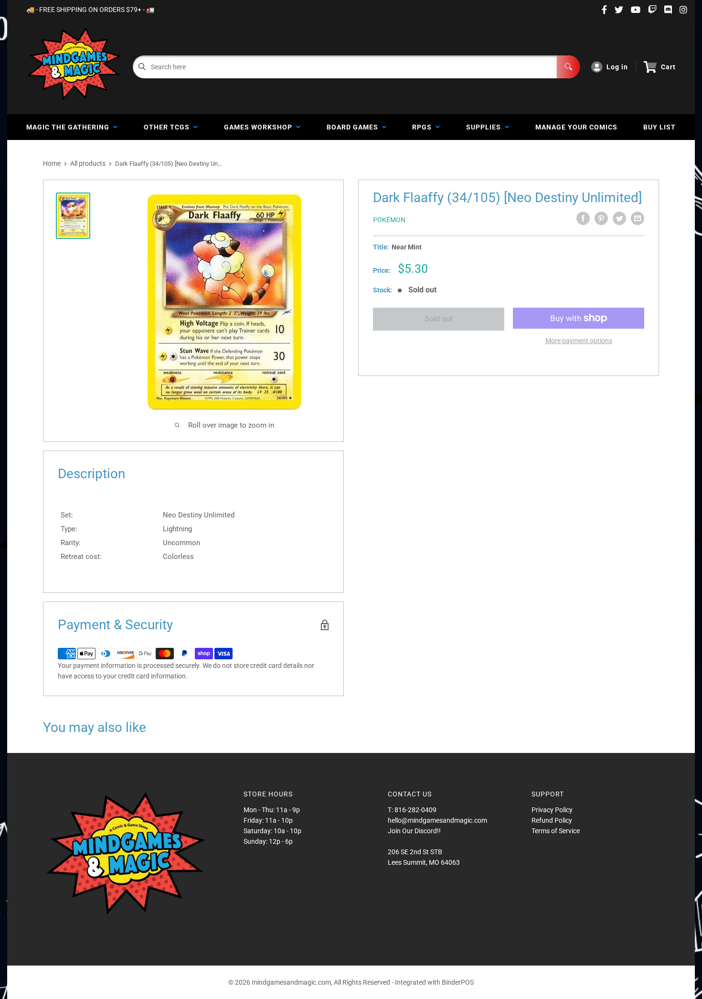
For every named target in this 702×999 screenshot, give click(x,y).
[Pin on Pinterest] (601, 218)
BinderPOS (458, 982)
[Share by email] (637, 218)
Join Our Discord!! (414, 831)
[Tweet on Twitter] (619, 218)
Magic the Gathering (69, 127)
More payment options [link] (578, 340)
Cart (668, 67)
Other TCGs (168, 127)
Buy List (659, 127)
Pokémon (389, 220)
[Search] (568, 66)
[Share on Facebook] (583, 218)
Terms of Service (556, 831)
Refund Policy (552, 820)
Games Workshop (260, 127)
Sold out (439, 318)
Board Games (354, 127)
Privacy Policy (552, 810)
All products (88, 163)
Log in (617, 67)
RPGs (424, 127)
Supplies (485, 127)
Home (52, 163)
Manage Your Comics (576, 127)
